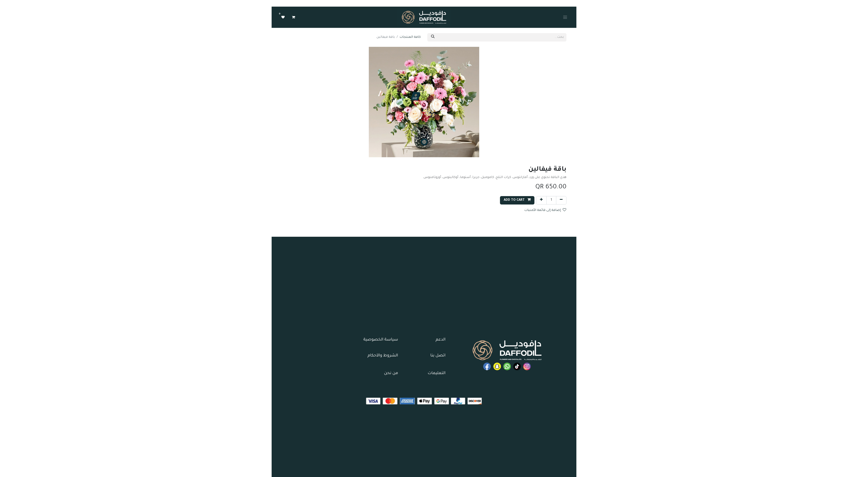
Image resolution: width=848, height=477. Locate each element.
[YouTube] (487, 366)
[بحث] (432, 37)
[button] (517, 200)
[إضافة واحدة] (541, 200)
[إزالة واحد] (561, 200)
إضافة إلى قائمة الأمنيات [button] (542, 210)
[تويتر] (497, 366)
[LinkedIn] (517, 366)
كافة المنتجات (410, 37)
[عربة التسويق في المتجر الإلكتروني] (293, 17)
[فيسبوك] (507, 366)
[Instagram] (527, 366)
